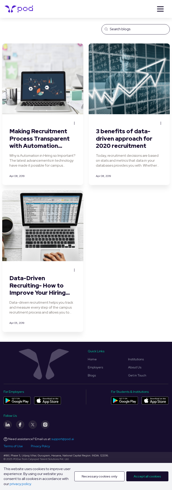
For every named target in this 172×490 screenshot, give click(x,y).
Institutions (136, 359)
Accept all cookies (147, 476)
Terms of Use (13, 446)
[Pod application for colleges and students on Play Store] (124, 400)
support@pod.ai (62, 439)
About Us (134, 367)
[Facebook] (20, 425)
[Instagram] (45, 425)
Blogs (92, 375)
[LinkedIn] (8, 425)
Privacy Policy (40, 446)
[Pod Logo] (18, 9)
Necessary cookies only (99, 476)
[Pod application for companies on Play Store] (17, 400)
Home (92, 359)
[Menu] (160, 8)
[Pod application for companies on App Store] (47, 400)
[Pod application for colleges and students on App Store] (155, 400)
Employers (95, 367)
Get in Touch (137, 375)
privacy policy (20, 483)
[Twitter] (33, 425)
